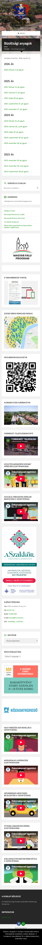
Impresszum (6, 917)
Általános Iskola (9, 211)
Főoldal (6, 49)
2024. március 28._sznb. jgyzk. (15, 126)
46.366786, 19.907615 (15, 622)
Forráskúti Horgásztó (11, 222)
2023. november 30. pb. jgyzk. (15, 160)
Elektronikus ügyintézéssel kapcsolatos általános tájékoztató (18, 226)
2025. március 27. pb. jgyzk (14, 92)
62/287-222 (10, 610)
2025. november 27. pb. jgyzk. (15, 109)
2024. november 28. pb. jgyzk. (15, 143)
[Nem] (39, 937)
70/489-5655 (12, 614)
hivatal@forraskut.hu (16, 618)
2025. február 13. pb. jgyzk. (14, 87)
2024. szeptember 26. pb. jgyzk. (16, 137)
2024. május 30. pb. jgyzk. (14, 132)
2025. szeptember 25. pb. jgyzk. (16, 103)
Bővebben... (25, 941)
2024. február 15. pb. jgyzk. (14, 121)
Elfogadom (16, 941)
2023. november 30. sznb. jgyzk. (16, 166)
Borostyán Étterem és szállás (14, 214)
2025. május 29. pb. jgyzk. (14, 98)
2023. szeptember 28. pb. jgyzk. (16, 171)
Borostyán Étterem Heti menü (14, 218)
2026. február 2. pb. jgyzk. (14, 70)
